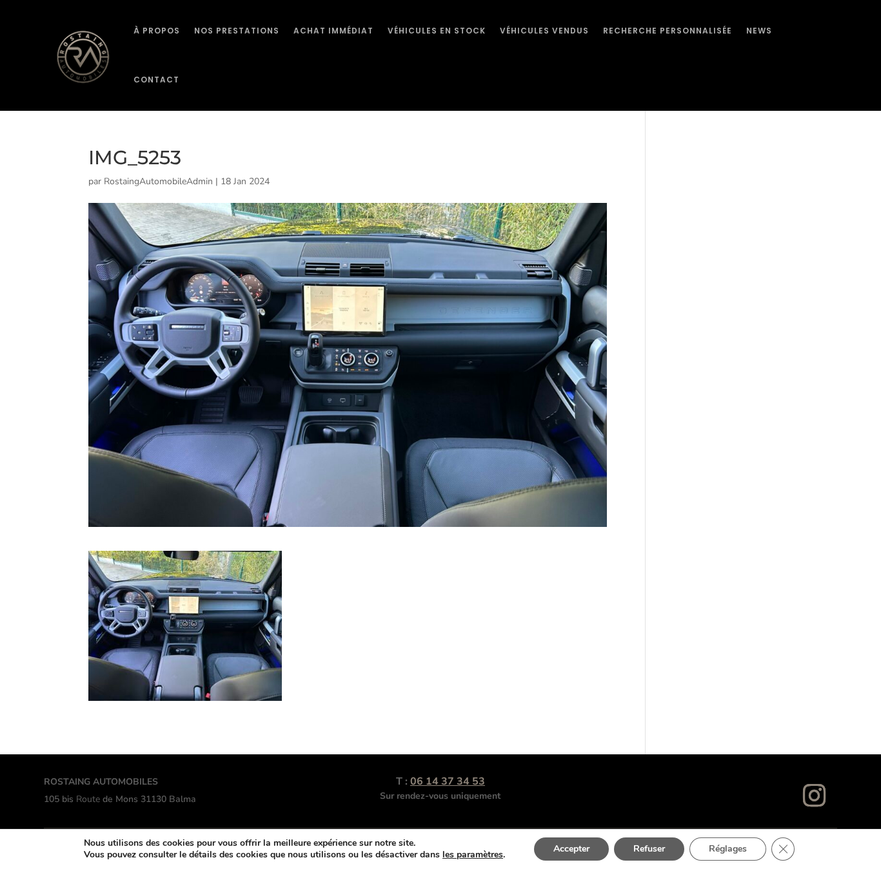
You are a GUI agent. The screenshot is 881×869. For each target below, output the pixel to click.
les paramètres (472, 855)
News (759, 30)
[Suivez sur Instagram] (814, 795)
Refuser (649, 849)
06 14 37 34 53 (447, 781)
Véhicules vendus (544, 30)
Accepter (571, 849)
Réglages (728, 849)
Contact (156, 79)
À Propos (157, 30)
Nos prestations (236, 30)
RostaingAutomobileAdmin (158, 181)
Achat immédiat (333, 30)
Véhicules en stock (437, 30)
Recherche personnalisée (667, 30)
